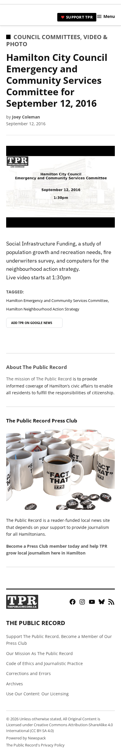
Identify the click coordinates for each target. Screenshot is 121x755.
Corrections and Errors (28, 673)
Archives (14, 683)
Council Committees (47, 37)
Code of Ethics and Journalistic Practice (44, 663)
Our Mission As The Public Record (39, 653)
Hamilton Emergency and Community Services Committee (57, 300)
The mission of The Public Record (39, 379)
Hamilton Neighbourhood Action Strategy (42, 309)
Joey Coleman (26, 117)
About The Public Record (36, 367)
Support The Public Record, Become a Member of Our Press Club (59, 640)
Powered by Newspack (26, 738)
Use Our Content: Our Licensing (37, 693)
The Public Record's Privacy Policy (35, 745)
